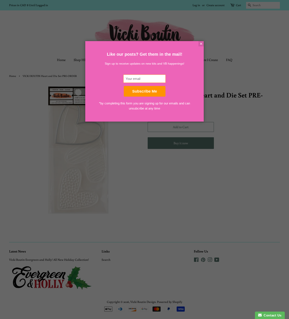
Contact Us (272, 315)
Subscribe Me (144, 91)
